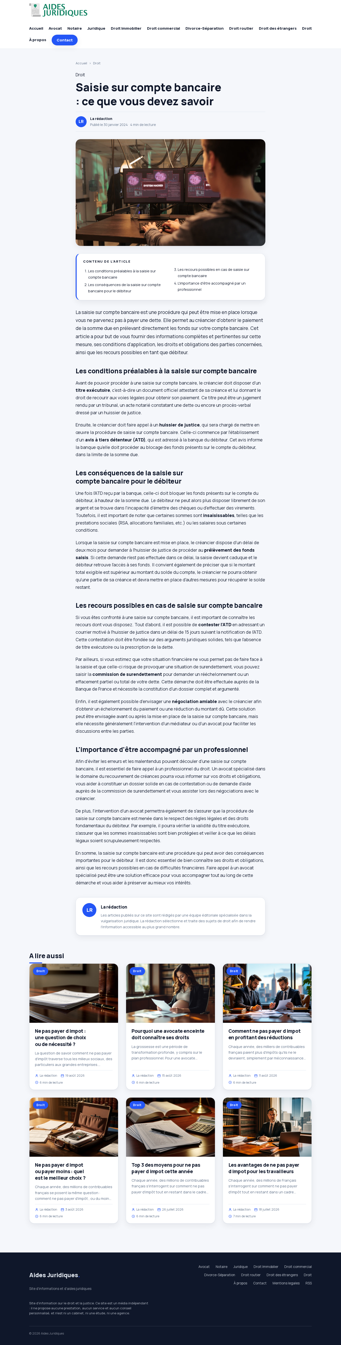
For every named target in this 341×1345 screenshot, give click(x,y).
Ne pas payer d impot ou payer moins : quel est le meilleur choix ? (60, 1171)
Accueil (36, 28)
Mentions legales (286, 1283)
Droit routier (241, 28)
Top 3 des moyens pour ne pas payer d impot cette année (166, 1168)
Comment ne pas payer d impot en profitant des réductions (264, 1034)
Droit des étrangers (278, 28)
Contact (65, 40)
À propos (37, 39)
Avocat (55, 28)
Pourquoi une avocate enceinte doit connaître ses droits (168, 1034)
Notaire (74, 28)
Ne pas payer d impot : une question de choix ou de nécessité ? (60, 1037)
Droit (307, 28)
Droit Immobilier (126, 28)
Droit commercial (163, 28)
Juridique (96, 28)
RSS (309, 1283)
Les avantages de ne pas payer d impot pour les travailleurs (264, 1168)
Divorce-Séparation (204, 28)
